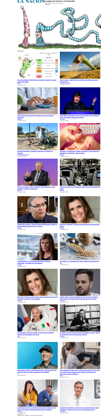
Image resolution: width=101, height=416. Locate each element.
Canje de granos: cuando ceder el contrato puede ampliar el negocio (79, 80)
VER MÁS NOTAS (20, 414)
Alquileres (19, 119)
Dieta (61, 263)
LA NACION (47, 4)
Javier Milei (62, 119)
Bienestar (62, 154)
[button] (37, 65)
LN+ (18, 373)
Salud (61, 375)
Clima (18, 83)
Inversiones (62, 300)
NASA (18, 336)
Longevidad (62, 411)
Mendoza (62, 190)
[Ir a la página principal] (31, 2)
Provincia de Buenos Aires (23, 154)
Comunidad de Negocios (65, 82)
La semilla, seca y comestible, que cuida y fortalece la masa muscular (79, 261)
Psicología (19, 228)
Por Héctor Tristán (63, 81)
